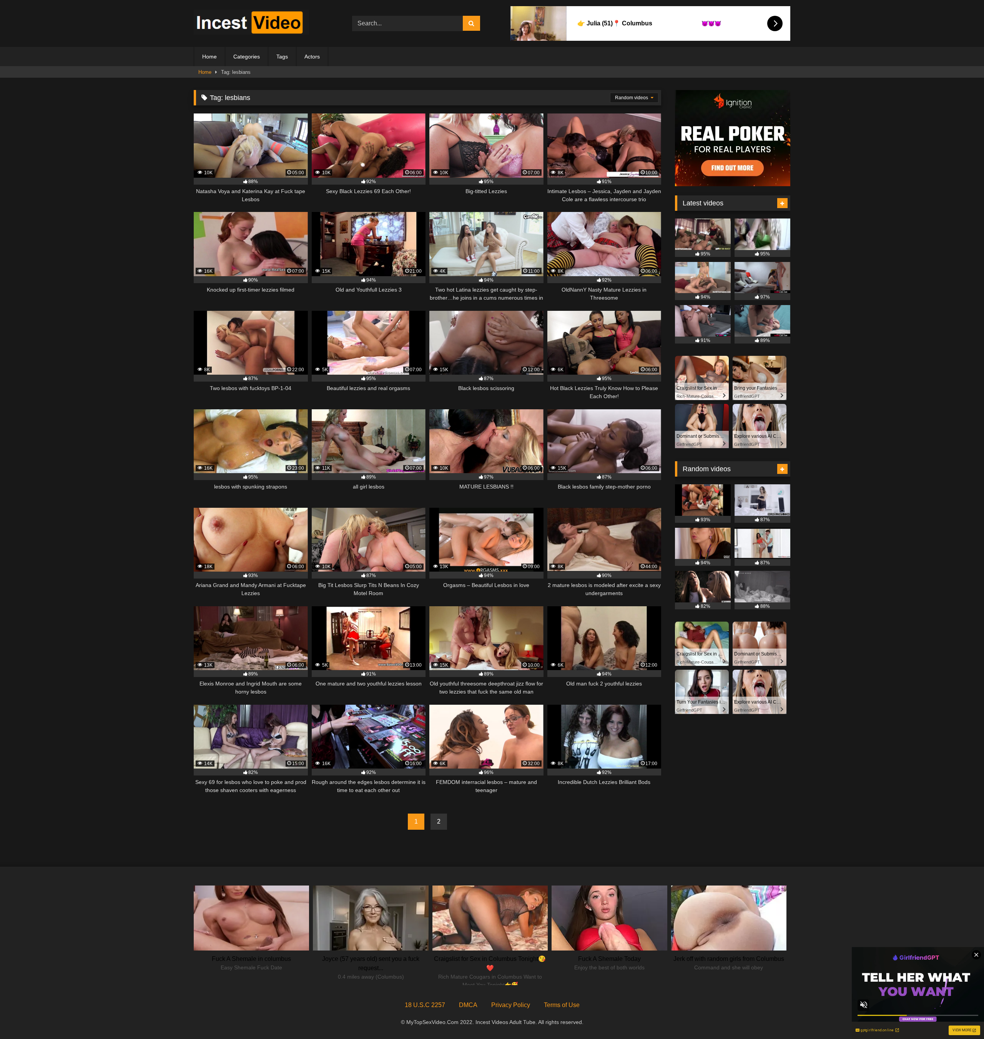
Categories (246, 56)
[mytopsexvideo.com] (251, 23)
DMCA (468, 1005)
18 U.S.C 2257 (425, 1005)
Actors (312, 56)
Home (209, 56)
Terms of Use (562, 1005)
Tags (282, 56)
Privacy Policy (510, 1005)
